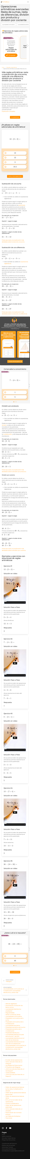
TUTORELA (5, 2)
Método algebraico (11, 1003)
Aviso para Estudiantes (9, 1149)
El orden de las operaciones (13, 1060)
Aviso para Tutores (7, 1147)
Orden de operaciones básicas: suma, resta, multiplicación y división (14, 1089)
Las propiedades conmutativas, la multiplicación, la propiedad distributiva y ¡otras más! (15, 1047)
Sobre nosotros (6, 1136)
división (4, 425)
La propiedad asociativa (23, 24)
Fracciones (8, 1118)
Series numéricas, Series (12, 1014)
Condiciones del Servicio (9, 1143)
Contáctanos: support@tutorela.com (13, 1151)
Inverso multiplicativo (12, 1103)
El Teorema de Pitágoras (12, 1067)
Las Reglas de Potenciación (13, 1065)
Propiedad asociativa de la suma (15, 1027)
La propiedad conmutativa (8, 24)
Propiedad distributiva (12, 1032)
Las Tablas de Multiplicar (12, 1116)
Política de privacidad (8, 1145)
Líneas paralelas (10, 1072)
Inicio (3, 67)
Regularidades (9, 1012)
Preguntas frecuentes (8, 1140)
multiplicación (7, 434)
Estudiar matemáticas (12, 67)
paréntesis (22, 205)
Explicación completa (8, 111)
